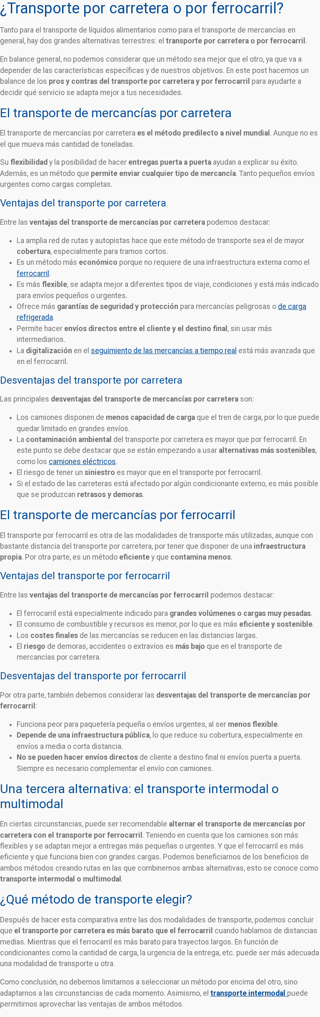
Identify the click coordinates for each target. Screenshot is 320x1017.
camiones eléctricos (82, 461)
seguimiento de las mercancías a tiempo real (164, 351)
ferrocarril (33, 273)
